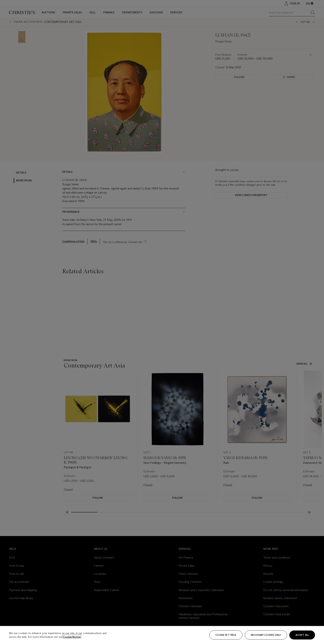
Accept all (302, 634)
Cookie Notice (71, 637)
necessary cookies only (266, 634)
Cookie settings (225, 634)
